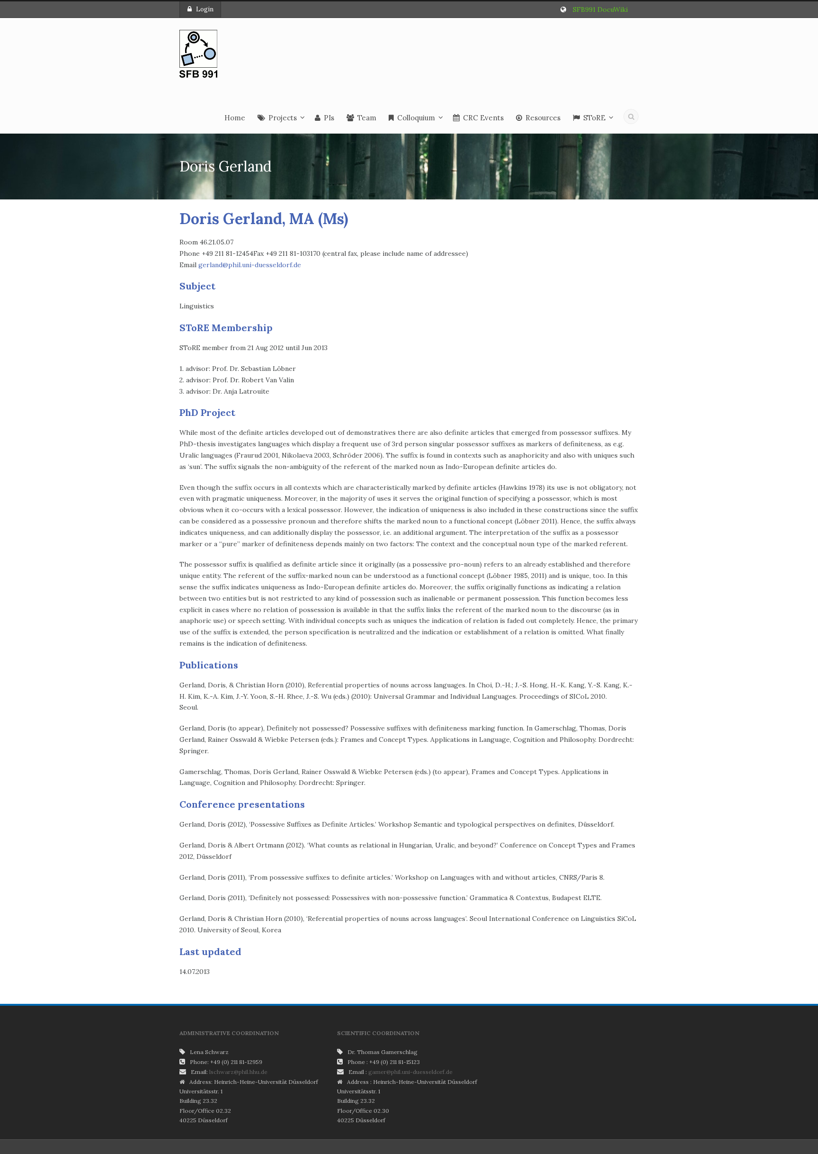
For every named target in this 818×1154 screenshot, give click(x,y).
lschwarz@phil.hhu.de (238, 1071)
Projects (282, 117)
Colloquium (416, 117)
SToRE (594, 117)
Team (366, 117)
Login (204, 9)
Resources (542, 117)
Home (234, 117)
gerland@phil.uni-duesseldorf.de (249, 265)
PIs (329, 117)
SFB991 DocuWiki (600, 9)
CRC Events (483, 117)
